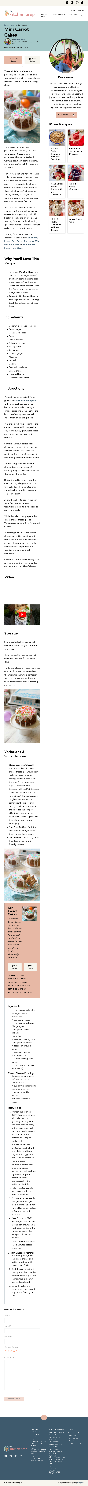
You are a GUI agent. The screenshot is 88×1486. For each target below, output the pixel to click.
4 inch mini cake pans (25, 401)
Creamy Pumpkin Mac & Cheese (56, 1434)
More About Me (64, 115)
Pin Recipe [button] (30, 967)
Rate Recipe (15, 967)
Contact (71, 1436)
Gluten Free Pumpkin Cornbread (54, 1439)
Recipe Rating (11, 1347)
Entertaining (60, 15)
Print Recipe (33, 60)
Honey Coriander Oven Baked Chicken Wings (38, 1442)
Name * (8, 1315)
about (73, 10)
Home (6, 25)
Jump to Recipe (14, 60)
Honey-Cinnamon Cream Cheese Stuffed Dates (39, 1451)
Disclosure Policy (72, 1440)
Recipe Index (44, 15)
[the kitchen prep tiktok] (82, 3)
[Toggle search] (82, 16)
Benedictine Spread (36, 1435)
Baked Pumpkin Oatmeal (56, 1445)
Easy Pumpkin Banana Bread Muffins (55, 1451)
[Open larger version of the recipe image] (29, 914)
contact (81, 10)
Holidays (74, 15)
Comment (10, 1358)
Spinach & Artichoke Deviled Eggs (37, 1458)
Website (8, 1337)
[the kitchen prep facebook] (67, 3)
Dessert (12, 25)
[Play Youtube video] (22, 614)
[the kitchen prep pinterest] (72, 3)
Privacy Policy (74, 1444)
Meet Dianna (73, 1433)
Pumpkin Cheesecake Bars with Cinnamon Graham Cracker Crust (57, 1460)
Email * (7, 1326)
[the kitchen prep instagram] (77, 3)
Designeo (80, 1482)
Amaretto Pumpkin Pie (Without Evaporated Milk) (54, 1470)
